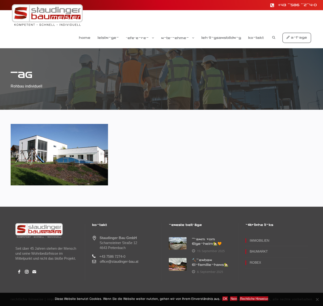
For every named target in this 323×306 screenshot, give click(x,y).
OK (225, 299)
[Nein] (317, 299)
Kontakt (256, 38)
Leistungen (108, 38)
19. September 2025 (211, 251)
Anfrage (298, 37)
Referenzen (137, 38)
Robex (255, 262)
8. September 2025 (210, 272)
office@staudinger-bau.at (119, 261)
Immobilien (259, 240)
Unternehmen (175, 38)
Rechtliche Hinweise (254, 299)
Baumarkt (259, 251)
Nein (234, 299)
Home (85, 38)
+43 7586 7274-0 (297, 5)
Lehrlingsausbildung (221, 38)
